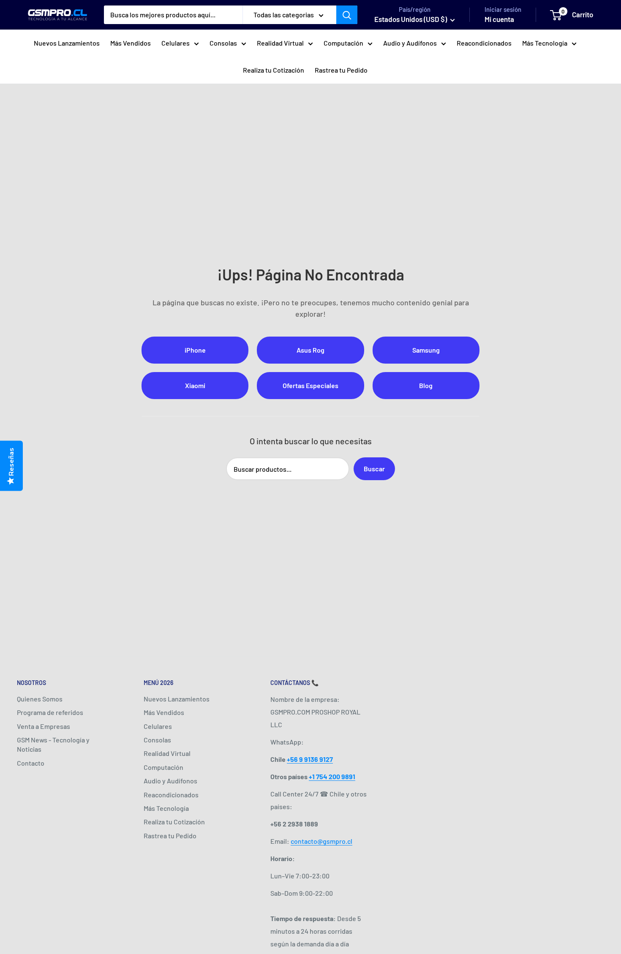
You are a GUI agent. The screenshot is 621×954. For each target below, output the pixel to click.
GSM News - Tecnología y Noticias (53, 744)
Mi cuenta (499, 19)
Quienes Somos (40, 699)
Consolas (223, 43)
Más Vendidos (130, 43)
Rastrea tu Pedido (341, 70)
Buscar (374, 469)
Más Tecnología (544, 43)
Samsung (426, 350)
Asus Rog (310, 350)
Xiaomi (195, 385)
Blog (426, 385)
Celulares (175, 43)
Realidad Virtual (280, 43)
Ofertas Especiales (310, 385)
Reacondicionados (484, 43)
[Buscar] (346, 14)
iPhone (195, 350)
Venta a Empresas (43, 726)
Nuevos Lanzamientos (67, 43)
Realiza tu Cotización (273, 70)
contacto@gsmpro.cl (321, 841)
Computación (343, 43)
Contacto (30, 763)
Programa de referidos (50, 712)
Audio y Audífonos (410, 43)
